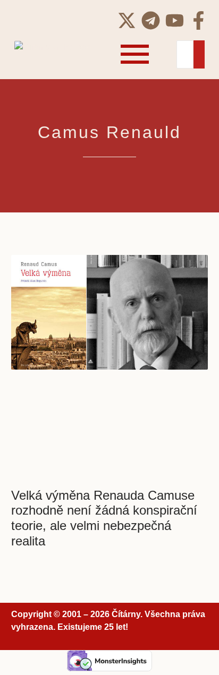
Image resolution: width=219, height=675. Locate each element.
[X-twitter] (126, 20)
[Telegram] (150, 20)
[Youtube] (174, 20)
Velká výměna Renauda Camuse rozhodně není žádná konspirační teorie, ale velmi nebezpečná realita (104, 518)
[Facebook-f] (198, 20)
